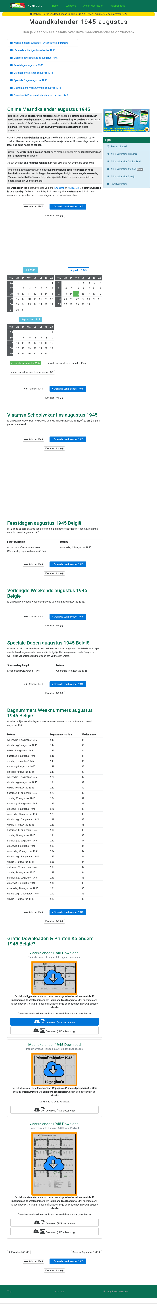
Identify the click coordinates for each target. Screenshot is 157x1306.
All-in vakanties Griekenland (125, 161)
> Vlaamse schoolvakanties (32, 372)
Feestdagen (28, 65)
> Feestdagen (25, 363)
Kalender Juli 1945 (19, 1252)
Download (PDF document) (60, 1022)
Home (55, 5)
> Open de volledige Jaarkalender (34, 50)
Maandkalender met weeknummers (40, 42)
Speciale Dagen (30, 80)
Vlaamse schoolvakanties (35, 57)
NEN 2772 (73, 187)
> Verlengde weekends (67, 363)
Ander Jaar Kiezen (93, 5)
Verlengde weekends (33, 72)
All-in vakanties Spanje (122, 176)
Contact (59, 1291)
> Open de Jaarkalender (68, 206)
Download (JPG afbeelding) (60, 1031)
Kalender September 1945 (86, 1252)
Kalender (35, 206)
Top (9, 1291)
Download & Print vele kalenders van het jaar (40, 95)
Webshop (71, 5)
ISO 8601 (59, 187)
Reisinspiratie (117, 5)
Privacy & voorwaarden (115, 1291)
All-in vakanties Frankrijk (123, 154)
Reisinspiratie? (118, 146)
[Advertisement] (54, 244)
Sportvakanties (118, 184)
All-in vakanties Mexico (126, 169)
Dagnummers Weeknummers (37, 87)
